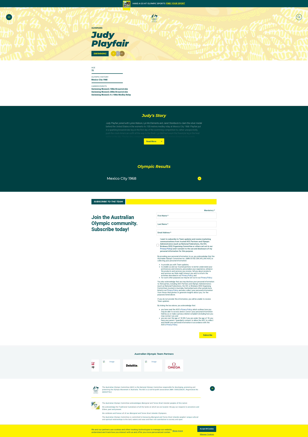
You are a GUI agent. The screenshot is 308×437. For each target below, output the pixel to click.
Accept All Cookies (207, 429)
